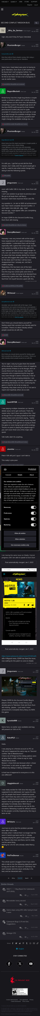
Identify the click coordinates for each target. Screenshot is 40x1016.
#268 (35, 342)
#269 (35, 402)
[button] (2, 9)
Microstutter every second (16, 901)
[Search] (36, 23)
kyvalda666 (12, 721)
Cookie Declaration (16, 1001)
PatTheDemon (13, 855)
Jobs (20, 2)
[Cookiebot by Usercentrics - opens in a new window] (28, 469)
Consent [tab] (8, 475)
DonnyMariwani (13, 232)
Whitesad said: (5, 351)
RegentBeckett (13, 91)
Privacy (31, 999)
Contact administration (12, 999)
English (21, 949)
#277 (35, 737)
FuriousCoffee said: (7, 54)
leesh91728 (12, 402)
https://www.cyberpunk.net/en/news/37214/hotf (19, 656)
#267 (35, 293)
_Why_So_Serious (15, 30)
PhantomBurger (14, 45)
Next (26, 878)
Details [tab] (20, 475)
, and (14, 84)
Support (34, 2)
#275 (35, 671)
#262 (35, 45)
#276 (35, 720)
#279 (35, 821)
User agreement (24, 999)
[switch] (33, 513)
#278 (35, 783)
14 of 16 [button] (20, 878)
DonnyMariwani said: (7, 301)
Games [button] (13, 2)
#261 (35, 30)
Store (26, 2)
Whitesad (11, 293)
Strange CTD (11, 933)
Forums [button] (4, 2)
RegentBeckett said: (7, 140)
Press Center (25, 1001)
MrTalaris (11, 822)
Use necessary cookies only (20, 545)
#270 (35, 449)
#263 (35, 91)
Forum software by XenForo (15, 1014)
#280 (35, 855)
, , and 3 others (15, 124)
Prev (13, 878)
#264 (35, 131)
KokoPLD (11, 738)
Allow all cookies (20, 533)
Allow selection (20, 539)
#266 (35, 232)
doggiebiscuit (13, 783)
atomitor (10, 449)
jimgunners (12, 183)
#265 (35, 182)
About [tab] (32, 475)
